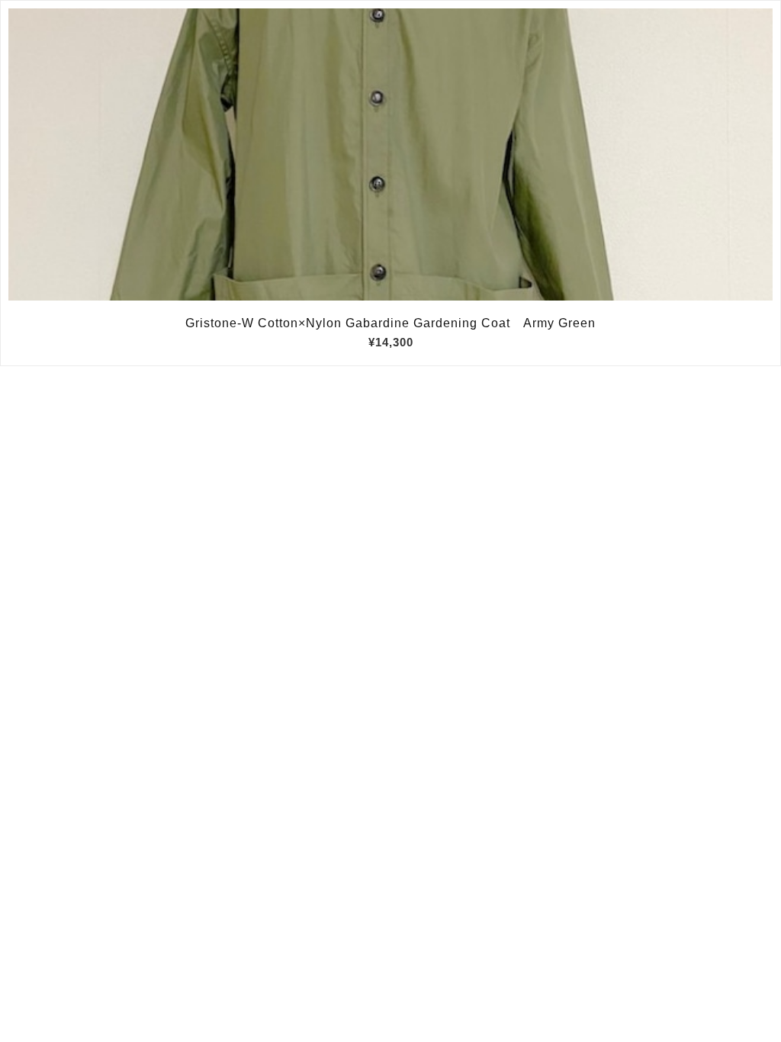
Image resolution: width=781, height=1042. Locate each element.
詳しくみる (391, 155)
